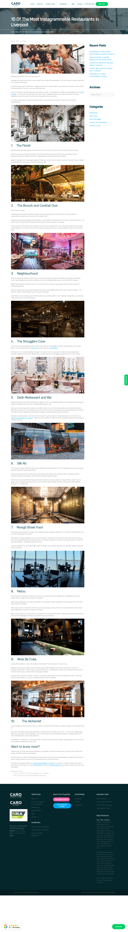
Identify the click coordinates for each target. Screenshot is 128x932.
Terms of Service (19, 833)
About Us (40, 4)
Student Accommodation (98, 122)
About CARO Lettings (104, 805)
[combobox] (102, 94)
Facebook (78, 799)
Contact (79, 4)
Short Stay (93, 116)
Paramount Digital (94, 892)
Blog (73, 4)
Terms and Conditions (104, 802)
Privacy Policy (20, 831)
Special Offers (36, 810)
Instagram (78, 805)
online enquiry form (56, 765)
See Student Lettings (61, 799)
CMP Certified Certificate (40, 827)
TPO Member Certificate (39, 830)
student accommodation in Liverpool (22, 418)
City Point (34, 348)
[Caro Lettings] (15, 4)
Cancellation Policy (103, 808)
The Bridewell (53, 348)
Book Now (102, 4)
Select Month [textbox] (96, 95)
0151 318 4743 (89, 4)
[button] (11, 926)
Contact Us (126, 380)
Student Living (50, 4)
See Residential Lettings (62, 805)
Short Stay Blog (95, 119)
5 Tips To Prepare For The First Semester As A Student (31, 773)
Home (32, 4)
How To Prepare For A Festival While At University (29, 775)
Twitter (77, 802)
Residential (63, 4)
